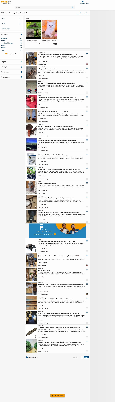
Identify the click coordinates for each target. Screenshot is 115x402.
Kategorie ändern (12, 54)
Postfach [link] (82, 3)
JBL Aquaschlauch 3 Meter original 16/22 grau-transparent (56, 198)
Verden (4, 24)
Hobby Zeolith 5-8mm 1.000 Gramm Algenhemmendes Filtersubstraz (59, 169)
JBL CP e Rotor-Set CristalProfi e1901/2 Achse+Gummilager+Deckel (58, 212)
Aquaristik (11, 38)
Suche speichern (79, 14)
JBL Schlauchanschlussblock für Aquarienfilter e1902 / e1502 (56, 241)
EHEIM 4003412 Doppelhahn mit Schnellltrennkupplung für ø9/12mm (59, 327)
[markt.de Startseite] (6, 2)
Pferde (11, 48)
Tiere (3, 19)
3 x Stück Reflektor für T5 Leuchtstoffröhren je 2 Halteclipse (56, 299)
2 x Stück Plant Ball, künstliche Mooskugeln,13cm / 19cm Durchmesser (59, 342)
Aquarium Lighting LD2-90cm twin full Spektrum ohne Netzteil (57, 140)
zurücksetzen (6, 29)
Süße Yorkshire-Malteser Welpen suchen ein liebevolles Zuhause (57, 97)
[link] (33, 33)
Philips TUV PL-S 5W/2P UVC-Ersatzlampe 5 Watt (53, 112)
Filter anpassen (58, 396)
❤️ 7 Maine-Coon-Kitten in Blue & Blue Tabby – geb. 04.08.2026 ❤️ (58, 256)
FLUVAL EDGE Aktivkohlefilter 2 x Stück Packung (52, 155)
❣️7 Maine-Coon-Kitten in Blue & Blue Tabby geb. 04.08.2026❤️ (57, 54)
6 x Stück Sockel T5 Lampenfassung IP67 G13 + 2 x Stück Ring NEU (58, 313)
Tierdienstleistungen (11, 43)
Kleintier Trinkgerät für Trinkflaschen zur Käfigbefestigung (55, 126)
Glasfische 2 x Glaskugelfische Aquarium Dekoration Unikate (56, 83)
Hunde (11, 45)
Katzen (11, 40)
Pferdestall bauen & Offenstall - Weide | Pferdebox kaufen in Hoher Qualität (60, 284)
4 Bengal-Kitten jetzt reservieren (47, 69)
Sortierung (86, 14)
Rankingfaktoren (33, 357)
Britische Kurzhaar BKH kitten (47, 183)
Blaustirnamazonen (44, 270)
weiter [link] (85, 357)
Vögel (11, 50)
